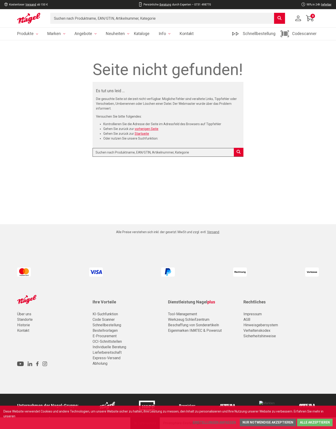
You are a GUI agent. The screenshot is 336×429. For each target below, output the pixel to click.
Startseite (142, 133)
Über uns (24, 314)
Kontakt (23, 330)
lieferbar (326, 4)
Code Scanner (104, 319)
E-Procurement (105, 336)
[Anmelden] (298, 18)
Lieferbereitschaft (107, 352)
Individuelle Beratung (109, 347)
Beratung (165, 4)
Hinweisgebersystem (260, 325)
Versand (30, 4)
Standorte (25, 319)
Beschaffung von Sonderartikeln (193, 325)
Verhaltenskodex (256, 330)
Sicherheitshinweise (259, 336)
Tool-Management (182, 314)
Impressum (252, 314)
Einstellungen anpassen (214, 422)
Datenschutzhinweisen (32, 416)
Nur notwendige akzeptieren (268, 422)
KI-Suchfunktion (105, 314)
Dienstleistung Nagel (191, 302)
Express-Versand (106, 358)
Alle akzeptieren (315, 422)
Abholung (100, 363)
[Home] (30, 18)
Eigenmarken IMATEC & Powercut (195, 330)
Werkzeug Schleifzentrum (188, 319)
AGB (246, 319)
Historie (23, 325)
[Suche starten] (279, 18)
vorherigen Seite (146, 129)
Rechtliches (254, 302)
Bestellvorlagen (105, 330)
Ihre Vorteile (104, 302)
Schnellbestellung (107, 325)
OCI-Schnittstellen (107, 341)
